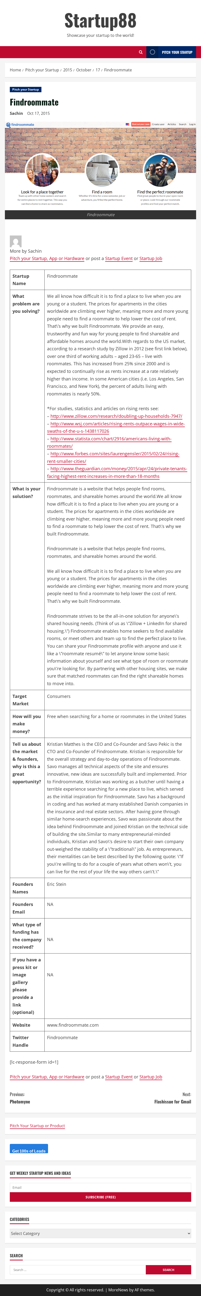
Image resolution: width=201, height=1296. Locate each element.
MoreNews (118, 1290)
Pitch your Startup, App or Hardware (47, 258)
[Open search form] (141, 52)
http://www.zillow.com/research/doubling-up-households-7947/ (116, 416)
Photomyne (20, 1098)
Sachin (16, 113)
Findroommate (62, 1037)
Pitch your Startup (25, 89)
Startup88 (100, 19)
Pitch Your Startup (177, 52)
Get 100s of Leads (29, 1151)
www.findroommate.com (73, 1025)
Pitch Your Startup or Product (37, 1125)
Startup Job (150, 258)
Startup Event (119, 258)
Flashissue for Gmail (172, 1098)
